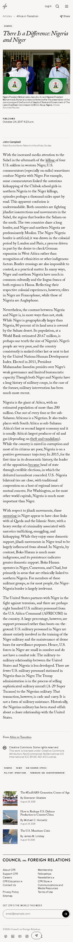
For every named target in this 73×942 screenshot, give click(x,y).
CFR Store (44, 881)
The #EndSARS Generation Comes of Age (45, 792)
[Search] (57, 6)
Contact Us (9, 885)
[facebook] (6, 936)
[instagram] (27, 936)
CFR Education (11, 881)
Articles (7, 16)
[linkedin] (13, 936)
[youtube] (20, 936)
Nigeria (8, 26)
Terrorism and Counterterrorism (47, 773)
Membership (45, 870)
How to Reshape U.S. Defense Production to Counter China (37, 813)
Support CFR (10, 873)
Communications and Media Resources (50, 887)
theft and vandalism (44, 439)
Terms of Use (45, 892)
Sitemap (8, 895)
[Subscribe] (65, 913)
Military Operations (15, 773)
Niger (19, 768)
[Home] (5, 6)
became (34, 465)
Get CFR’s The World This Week (22, 906)
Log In (48, 6)
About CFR (9, 870)
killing (50, 160)
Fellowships (44, 873)
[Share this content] (36, 935)
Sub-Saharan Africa (36, 768)
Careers (7, 877)
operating (10, 516)
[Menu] (66, 6)
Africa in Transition (21, 737)
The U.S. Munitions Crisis (35, 831)
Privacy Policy (11, 892)
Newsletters (45, 877)
